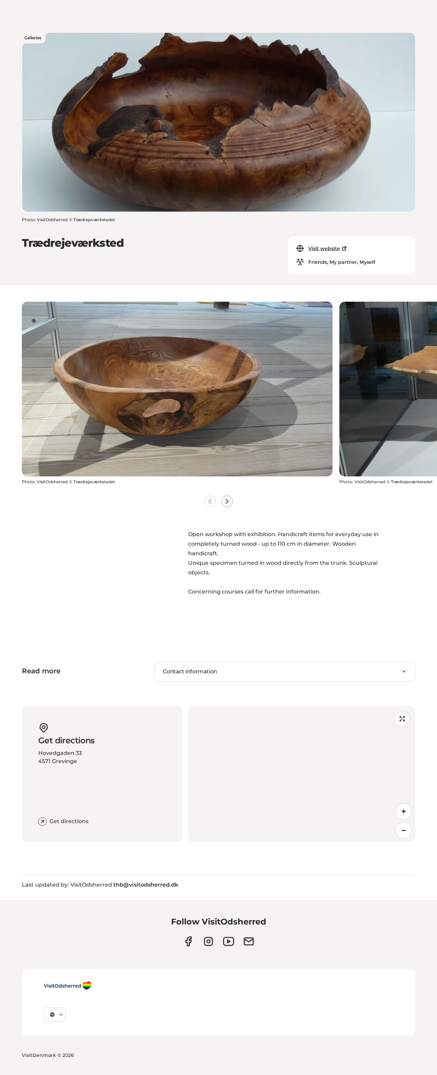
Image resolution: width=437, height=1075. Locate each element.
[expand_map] (402, 718)
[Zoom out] (403, 830)
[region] (301, 774)
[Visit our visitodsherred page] (188, 941)
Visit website (324, 248)
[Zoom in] (403, 811)
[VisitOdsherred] (67, 985)
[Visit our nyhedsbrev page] (249, 941)
